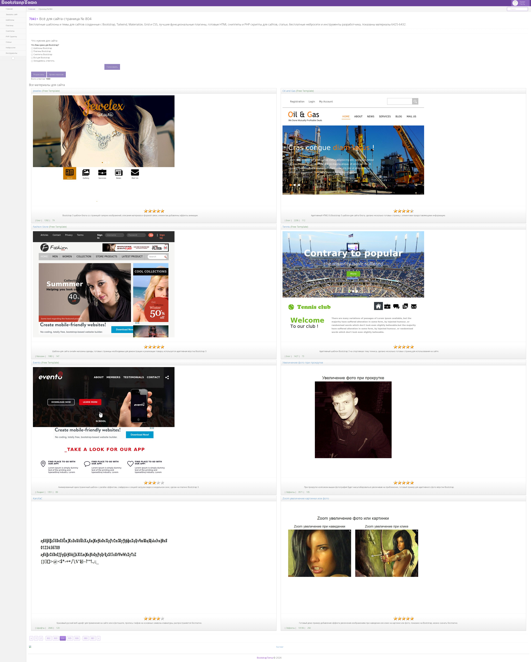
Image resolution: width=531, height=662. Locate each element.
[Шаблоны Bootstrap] (33, 220)
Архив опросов (56, 74)
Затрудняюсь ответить (43, 60)
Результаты (38, 74)
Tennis (286, 226)
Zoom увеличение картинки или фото (306, 498)
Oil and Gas (289, 90)
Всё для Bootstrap (41, 57)
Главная (31, 9)
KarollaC (37, 498)
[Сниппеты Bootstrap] (283, 492)
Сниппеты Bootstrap (42, 54)
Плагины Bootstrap (42, 51)
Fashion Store (40, 226)
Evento (37, 362)
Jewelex (37, 90)
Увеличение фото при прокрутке (303, 362)
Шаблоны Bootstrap (42, 48)
